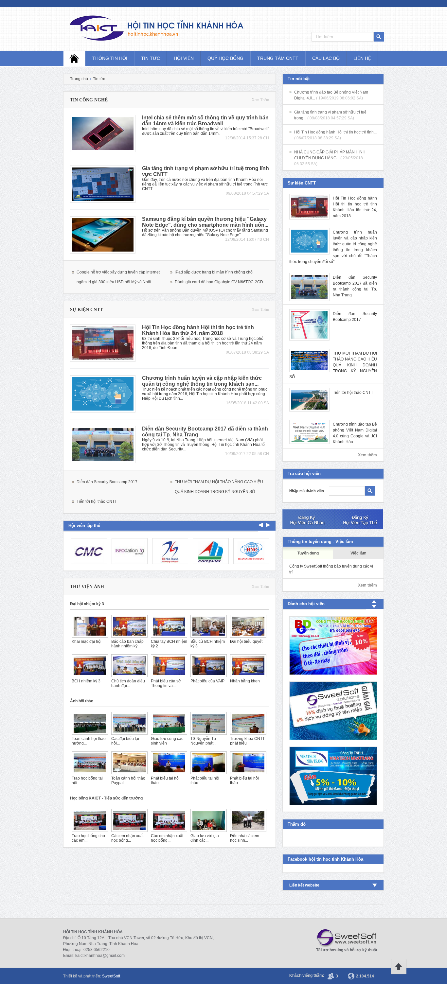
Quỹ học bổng (225, 58)
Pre (268, 525)
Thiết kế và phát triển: (91, 976)
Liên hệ (362, 58)
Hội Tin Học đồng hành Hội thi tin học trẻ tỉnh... (335, 132)
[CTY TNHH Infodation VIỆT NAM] (129, 551)
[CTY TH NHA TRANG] (169, 551)
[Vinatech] (333, 776)
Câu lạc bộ (326, 58)
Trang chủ (79, 79)
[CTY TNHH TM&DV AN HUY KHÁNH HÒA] (210, 551)
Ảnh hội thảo (81, 701)
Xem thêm (260, 99)
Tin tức (150, 58)
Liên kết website (304, 885)
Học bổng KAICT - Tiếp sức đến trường (106, 798)
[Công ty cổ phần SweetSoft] (344, 938)
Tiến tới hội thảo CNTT (97, 501)
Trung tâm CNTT (277, 58)
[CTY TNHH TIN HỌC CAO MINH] (88, 551)
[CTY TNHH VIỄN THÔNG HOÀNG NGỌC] (250, 551)
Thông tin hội (109, 58)
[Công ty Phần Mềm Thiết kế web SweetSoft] (333, 710)
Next (260, 525)
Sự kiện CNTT (86, 309)
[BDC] (333, 645)
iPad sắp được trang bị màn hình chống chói (214, 272)
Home (74, 58)
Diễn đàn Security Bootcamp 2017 (107, 482)
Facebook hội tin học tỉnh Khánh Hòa (325, 859)
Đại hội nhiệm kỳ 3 (87, 604)
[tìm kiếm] (370, 491)
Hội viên (184, 58)
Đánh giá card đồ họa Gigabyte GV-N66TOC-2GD (219, 282)
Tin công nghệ (89, 99)
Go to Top (398, 966)
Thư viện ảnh (87, 586)
